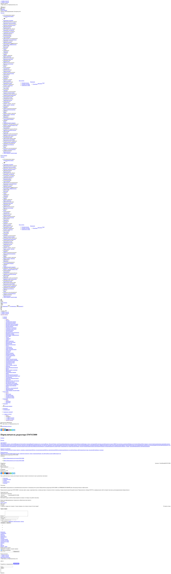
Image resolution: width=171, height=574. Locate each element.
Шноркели (17, 444)
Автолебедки (161, 445)
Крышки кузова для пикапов (89, 444)
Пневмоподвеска (61, 445)
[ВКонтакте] (1, 430)
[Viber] (9, 430)
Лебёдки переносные (60, 450)
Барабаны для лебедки (6, 453)
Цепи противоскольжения (144, 446)
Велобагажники (33, 445)
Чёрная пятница (37, 446)
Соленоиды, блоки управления (31, 453)
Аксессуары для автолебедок (89, 450)
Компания (8, 401)
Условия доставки (5, 540)
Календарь (80, 444)
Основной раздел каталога (39, 444)
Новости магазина (6, 550)
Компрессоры (143, 445)
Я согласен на (13, 521)
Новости (2, 534)
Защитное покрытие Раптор (71, 444)
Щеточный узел (57, 453)
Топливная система (103, 446)
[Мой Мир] (5, 430)
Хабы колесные (10, 446)
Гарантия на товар (5, 541)
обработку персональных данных (16, 521)
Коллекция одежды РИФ (110, 444)
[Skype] (12, 430)
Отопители (26, 446)
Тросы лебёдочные (78, 450)
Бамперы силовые (89, 445)
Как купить (8, 394)
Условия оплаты (4, 539)
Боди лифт (109, 445)
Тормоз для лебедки (42, 453)
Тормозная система (112, 446)
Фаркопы (136, 446)
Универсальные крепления (93, 446)
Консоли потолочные (151, 445)
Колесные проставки (135, 445)
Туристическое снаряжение (122, 444)
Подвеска (31, 446)
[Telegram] (14, 430)
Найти (2, 567)
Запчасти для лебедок (69, 450)
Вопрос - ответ (4, 546)
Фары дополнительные (19, 446)
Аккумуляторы (68, 445)
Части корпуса (50, 453)
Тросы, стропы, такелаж (128, 446)
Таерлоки (73, 446)
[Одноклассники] (3, 430)
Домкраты (116, 445)
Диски (112, 445)
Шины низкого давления (9, 444)
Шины (2, 444)
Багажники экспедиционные (78, 445)
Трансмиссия (120, 446)
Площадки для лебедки (42, 445)
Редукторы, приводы (19, 453)
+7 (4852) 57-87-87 (5, 1)
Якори (31, 444)
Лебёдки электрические (49, 450)
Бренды (2, 545)
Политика (3, 535)
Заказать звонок (4, 314)
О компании (3, 533)
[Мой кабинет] (1, 300)
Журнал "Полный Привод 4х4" (52, 444)
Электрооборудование (25, 444)
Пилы (140, 444)
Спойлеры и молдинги (52, 445)
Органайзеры (62, 444)
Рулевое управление (61, 446)
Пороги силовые (44, 446)
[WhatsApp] (10, 430)
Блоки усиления (99, 450)
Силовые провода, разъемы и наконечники (22, 450)
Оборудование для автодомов (148, 444)
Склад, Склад (4, 502)
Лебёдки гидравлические (6, 450)
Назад (7, 319)
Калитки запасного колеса (23, 445)
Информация (3, 536)
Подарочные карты (100, 444)
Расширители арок (52, 446)
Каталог (8, 320)
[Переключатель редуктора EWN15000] (13, 458)
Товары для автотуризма (81, 446)
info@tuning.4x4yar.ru (6, 426)
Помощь (2, 538)
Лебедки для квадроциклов (38, 450)
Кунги (157, 445)
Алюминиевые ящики (160, 444)
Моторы (12, 453)
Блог (2, 544)
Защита (120, 445)
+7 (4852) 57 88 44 (5, 2)
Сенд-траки (68, 446)
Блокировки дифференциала (100, 445)
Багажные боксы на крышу (11, 445)
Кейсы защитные (126, 445)
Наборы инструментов (133, 444)
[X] (7, 430)
